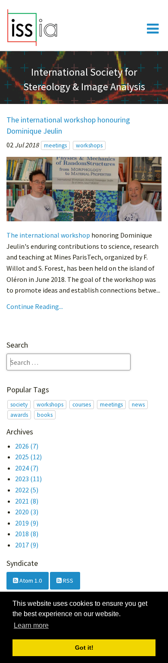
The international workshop (48, 235)
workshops (89, 145)
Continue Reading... (34, 306)
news (138, 404)
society (19, 404)
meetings (55, 145)
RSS (67, 580)
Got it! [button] (84, 647)
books (45, 415)
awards (19, 415)
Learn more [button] (31, 625)
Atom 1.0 (30, 580)
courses (81, 404)
